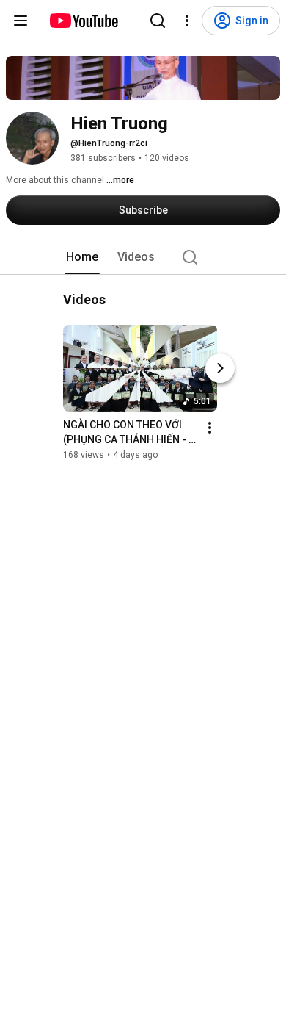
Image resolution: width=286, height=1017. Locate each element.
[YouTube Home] (83, 20)
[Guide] (20, 20)
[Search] (157, 20)
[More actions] (209, 427)
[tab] (82, 257)
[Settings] (187, 20)
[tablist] (143, 257)
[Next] (220, 368)
